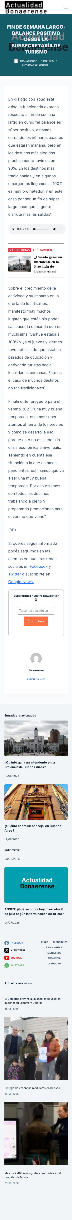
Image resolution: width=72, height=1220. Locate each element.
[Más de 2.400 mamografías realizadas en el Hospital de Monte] (36, 1133)
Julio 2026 (12, 850)
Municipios (54, 952)
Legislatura (54, 947)
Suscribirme (36, 621)
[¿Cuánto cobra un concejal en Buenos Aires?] (36, 802)
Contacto (54, 963)
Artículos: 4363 (36, 679)
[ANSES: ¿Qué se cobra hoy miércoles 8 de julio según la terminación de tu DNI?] (36, 885)
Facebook (39, 566)
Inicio (44, 942)
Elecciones (60, 942)
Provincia (54, 958)
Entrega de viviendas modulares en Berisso (32, 1088)
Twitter (14, 574)
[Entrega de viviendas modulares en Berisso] (36, 1048)
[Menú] (66, 7)
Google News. (21, 581)
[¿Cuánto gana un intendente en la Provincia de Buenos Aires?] (36, 738)
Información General (36, 65)
